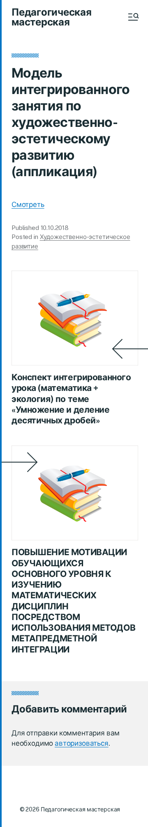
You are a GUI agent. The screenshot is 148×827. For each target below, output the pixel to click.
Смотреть (28, 204)
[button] (132, 17)
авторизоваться (82, 743)
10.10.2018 (55, 227)
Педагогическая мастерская (52, 17)
